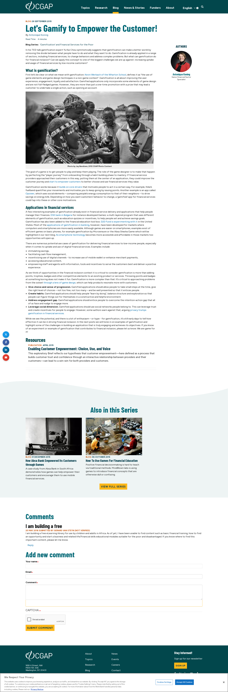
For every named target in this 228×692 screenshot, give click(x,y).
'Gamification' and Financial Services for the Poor (66, 44)
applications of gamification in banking (68, 224)
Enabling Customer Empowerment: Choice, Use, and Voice (69, 348)
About (170, 7)
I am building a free (44, 526)
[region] (114, 682)
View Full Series (113, 486)
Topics (85, 7)
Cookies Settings (164, 682)
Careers (115, 664)
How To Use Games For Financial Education (112, 460)
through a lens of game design (60, 282)
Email (28, 571)
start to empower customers (65, 181)
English (187, 8)
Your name (31, 561)
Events (115, 659)
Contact (116, 670)
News (114, 653)
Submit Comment (40, 627)
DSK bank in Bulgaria (61, 215)
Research (101, 7)
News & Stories (134, 7)
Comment (31, 582)
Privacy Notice (37, 689)
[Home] (39, 6)
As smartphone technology (70, 234)
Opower (30, 193)
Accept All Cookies (184, 682)
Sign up (181, 665)
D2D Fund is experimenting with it (119, 221)
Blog (116, 7)
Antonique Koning (38, 35)
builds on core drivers (70, 187)
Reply (31, 545)
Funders (155, 7)
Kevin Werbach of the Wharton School (105, 74)
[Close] (224, 682)
